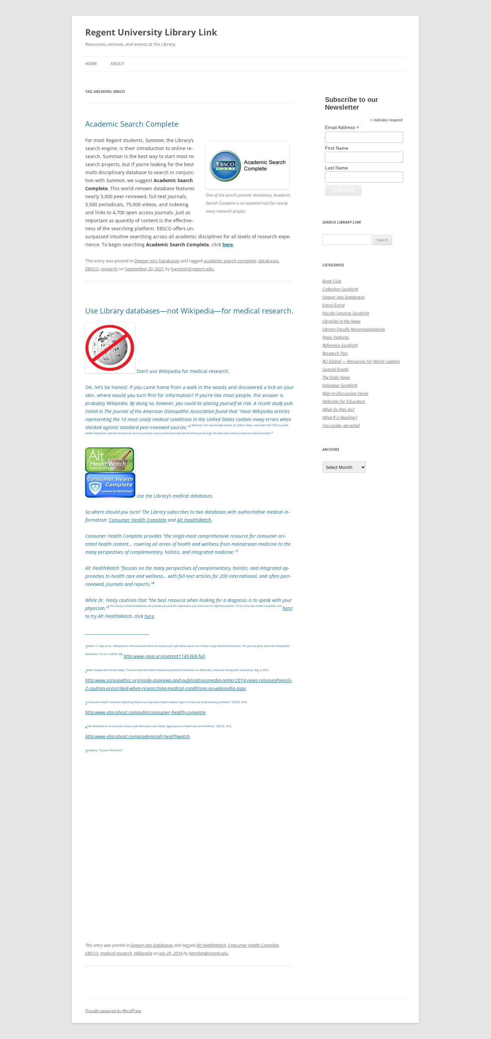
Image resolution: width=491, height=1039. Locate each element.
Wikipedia (143, 953)
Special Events (335, 369)
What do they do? (338, 409)
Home (91, 64)
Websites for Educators (343, 401)
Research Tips (335, 353)
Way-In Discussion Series (345, 393)
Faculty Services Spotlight (345, 313)
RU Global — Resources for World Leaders (361, 361)
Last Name (336, 167)
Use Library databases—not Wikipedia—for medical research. (189, 310)
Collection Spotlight (340, 289)
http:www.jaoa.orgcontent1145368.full (164, 656)
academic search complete (230, 261)
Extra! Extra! (333, 305)
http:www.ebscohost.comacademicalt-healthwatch (137, 736)
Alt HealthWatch (211, 945)
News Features (335, 337)
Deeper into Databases (156, 261)
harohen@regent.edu (192, 269)
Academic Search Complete (131, 124)
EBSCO (92, 269)
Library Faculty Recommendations (353, 329)
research (109, 269)
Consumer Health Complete (253, 945)
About (117, 64)
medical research (116, 953)
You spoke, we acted (341, 425)
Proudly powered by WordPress (113, 1011)
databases (268, 261)
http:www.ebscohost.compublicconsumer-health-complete (145, 712)
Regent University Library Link (151, 32)
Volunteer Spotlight (339, 385)
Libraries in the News (341, 321)
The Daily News (336, 377)
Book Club (331, 281)
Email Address (342, 127)
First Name (336, 148)
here (287, 608)
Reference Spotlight (340, 345)
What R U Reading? (339, 417)
